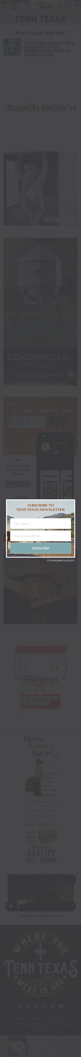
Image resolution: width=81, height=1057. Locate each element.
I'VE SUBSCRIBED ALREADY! (61, 561)
